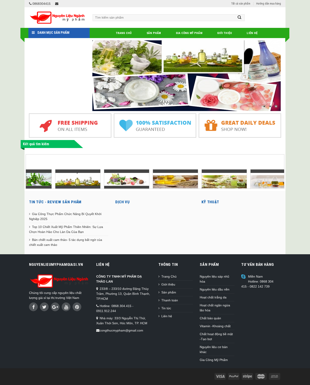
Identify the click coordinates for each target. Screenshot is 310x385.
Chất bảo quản (210, 318)
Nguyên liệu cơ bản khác (214, 349)
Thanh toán (169, 300)
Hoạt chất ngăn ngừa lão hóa (215, 307)
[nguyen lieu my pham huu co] (101, 179)
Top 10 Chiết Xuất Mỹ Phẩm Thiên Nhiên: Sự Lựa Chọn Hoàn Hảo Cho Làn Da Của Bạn (66, 229)
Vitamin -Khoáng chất (215, 326)
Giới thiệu (224, 33)
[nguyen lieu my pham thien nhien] (53, 179)
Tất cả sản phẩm (240, 3)
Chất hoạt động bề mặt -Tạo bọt (216, 336)
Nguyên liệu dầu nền (214, 289)
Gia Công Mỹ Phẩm (189, 33)
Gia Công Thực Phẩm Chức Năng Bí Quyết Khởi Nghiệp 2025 (65, 216)
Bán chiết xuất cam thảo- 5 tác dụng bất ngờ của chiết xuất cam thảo (65, 242)
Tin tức (166, 308)
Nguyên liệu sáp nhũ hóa (214, 279)
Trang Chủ (124, 33)
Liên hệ (252, 33)
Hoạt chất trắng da (213, 297)
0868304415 (41, 3)
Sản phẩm (154, 33)
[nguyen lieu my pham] (186, 75)
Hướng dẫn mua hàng (268, 3)
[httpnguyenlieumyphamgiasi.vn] (150, 181)
